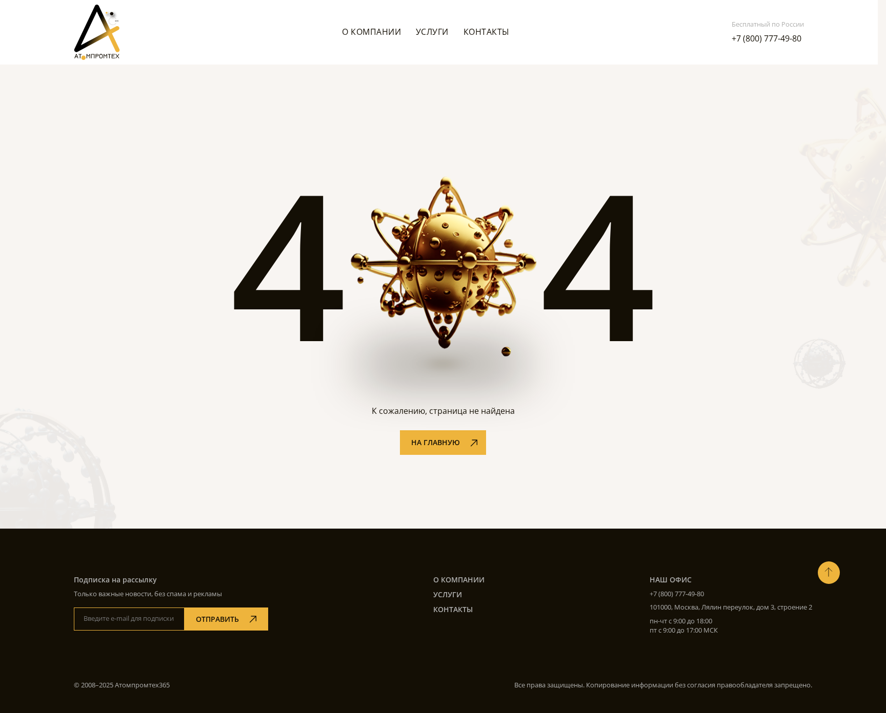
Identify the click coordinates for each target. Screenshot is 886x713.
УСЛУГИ (447, 594)
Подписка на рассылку (115, 579)
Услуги (432, 31)
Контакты (487, 31)
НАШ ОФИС (671, 579)
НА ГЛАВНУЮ (435, 442)
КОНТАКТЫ (453, 609)
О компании (371, 31)
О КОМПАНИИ (459, 579)
